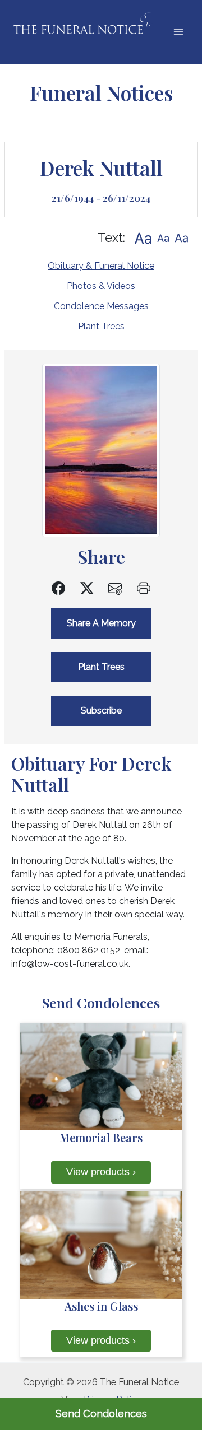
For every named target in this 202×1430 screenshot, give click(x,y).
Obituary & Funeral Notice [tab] (101, 265)
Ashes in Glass (101, 1305)
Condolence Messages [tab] (101, 306)
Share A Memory (101, 623)
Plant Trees (101, 326)
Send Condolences (101, 1413)
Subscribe (101, 710)
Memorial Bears (101, 1137)
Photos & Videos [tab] (101, 286)
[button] (142, 238)
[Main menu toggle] (178, 32)
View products (101, 1171)
